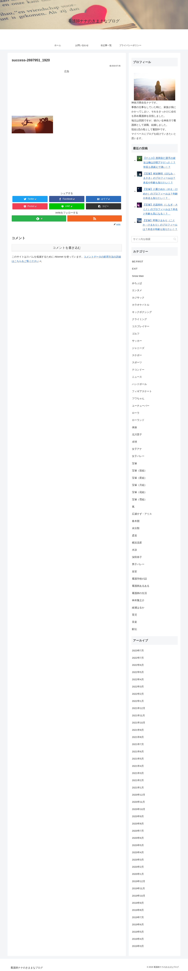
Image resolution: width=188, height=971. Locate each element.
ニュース (137, 376)
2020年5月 (138, 845)
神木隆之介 (138, 600)
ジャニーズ (138, 348)
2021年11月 (138, 715)
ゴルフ (135, 333)
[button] (103, 206)
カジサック (138, 297)
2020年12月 (138, 794)
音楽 (134, 622)
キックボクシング (142, 312)
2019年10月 (138, 895)
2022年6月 (138, 665)
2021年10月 (138, 722)
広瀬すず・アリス (142, 514)
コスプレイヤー (140, 326)
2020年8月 (138, 823)
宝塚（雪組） (139, 499)
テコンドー (138, 369)
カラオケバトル (140, 304)
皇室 (134, 571)
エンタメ (137, 290)
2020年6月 (138, 838)
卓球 (134, 441)
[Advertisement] (67, 93)
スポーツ (137, 362)
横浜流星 (137, 542)
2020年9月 (138, 816)
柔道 (134, 535)
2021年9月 (138, 730)
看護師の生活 (139, 593)
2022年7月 (138, 657)
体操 (134, 427)
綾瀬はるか (138, 607)
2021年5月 (138, 758)
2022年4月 (138, 679)
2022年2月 (138, 694)
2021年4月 (138, 766)
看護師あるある (140, 585)
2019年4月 (138, 939)
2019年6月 (138, 924)
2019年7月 (138, 917)
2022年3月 (138, 686)
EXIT (134, 268)
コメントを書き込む (67, 247)
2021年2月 (138, 780)
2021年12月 (138, 708)
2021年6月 (138, 751)
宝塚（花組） (139, 492)
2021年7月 (138, 744)
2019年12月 (138, 881)
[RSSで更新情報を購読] (94, 218)
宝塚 (134, 463)
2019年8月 (138, 910)
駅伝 (134, 629)
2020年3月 (138, 859)
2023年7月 (138, 650)
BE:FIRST (137, 261)
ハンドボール (139, 384)
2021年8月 (138, 737)
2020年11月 (138, 802)
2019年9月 (138, 903)
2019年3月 (138, 946)
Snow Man (138, 276)
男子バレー (138, 564)
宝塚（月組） (139, 485)
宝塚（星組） (139, 477)
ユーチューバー (140, 405)
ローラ (135, 413)
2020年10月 (138, 809)
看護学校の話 (139, 578)
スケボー (137, 355)
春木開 (135, 521)
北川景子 (137, 434)
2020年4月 (138, 852)
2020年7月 (138, 830)
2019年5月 (138, 931)
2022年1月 (138, 701)
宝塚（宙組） (139, 470)
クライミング (139, 319)
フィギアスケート (142, 391)
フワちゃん (138, 398)
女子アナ (137, 449)
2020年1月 (138, 874)
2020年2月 (138, 866)
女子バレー (138, 456)
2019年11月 (138, 888)
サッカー (137, 340)
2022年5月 (138, 672)
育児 (134, 614)
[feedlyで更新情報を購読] (39, 218)
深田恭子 (137, 557)
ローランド (138, 420)
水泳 (134, 549)
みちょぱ (137, 283)
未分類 (135, 528)
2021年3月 (138, 773)
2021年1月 (138, 787)
